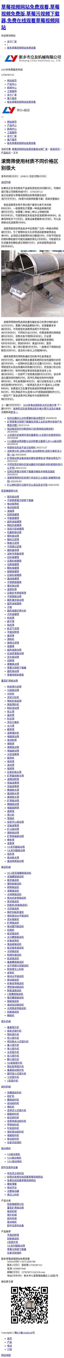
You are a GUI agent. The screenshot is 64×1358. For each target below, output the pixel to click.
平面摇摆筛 (13, 518)
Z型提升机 (12, 1081)
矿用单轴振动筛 (15, 836)
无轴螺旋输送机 (15, 876)
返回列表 (6, 182)
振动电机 (6, 1148)
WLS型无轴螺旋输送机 (19, 873)
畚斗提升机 (13, 1045)
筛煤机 (10, 818)
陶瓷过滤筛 (13, 543)
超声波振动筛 (14, 650)
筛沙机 (10, 815)
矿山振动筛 (13, 829)
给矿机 (10, 1096)
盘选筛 (10, 715)
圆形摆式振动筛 (15, 600)
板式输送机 (13, 933)
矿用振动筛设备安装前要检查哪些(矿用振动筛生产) (34, 458)
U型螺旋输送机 (15, 994)
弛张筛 (10, 761)
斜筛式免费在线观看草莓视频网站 (25, 1177)
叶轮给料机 (13, 1128)
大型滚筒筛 (13, 754)
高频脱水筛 (13, 797)
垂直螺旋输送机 (15, 962)
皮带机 (10, 973)
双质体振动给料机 (16, 1121)
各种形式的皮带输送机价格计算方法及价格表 (37, 408)
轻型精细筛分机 (9, 491)
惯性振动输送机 (15, 987)
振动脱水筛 (13, 857)
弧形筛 (10, 854)
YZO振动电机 (14, 1161)
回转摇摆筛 (13, 514)
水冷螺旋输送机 (15, 937)
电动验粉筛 (13, 507)
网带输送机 (13, 887)
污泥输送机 (13, 908)
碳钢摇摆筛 (13, 571)
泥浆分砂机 (13, 697)
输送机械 (6, 867)
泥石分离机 (13, 722)
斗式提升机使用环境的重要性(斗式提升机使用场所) (34, 435)
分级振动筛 (13, 690)
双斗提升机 (13, 1056)
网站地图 (6, 1355)
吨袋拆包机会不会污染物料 (21, 447)
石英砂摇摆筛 (14, 575)
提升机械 (6, 1021)
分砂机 (10, 694)
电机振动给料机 (15, 1132)
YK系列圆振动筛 (16, 850)
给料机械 (6, 1086)
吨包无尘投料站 (15, 1173)
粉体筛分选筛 (14, 686)
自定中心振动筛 (15, 822)
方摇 (9, 607)
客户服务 (12, 98)
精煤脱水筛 (13, 790)
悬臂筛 (10, 811)
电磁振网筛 (13, 808)
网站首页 (12, 80)
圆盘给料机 (13, 1114)
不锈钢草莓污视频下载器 (20, 500)
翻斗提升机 (13, 1059)
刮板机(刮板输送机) (17, 905)
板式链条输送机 (15, 948)
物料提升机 (13, 1034)
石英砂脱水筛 (14, 772)
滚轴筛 (10, 511)
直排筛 (10, 635)
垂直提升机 (13, 1027)
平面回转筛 (13, 632)
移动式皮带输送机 (16, 898)
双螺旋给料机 (14, 1092)
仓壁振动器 (13, 1191)
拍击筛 (10, 625)
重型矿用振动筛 (9, 681)
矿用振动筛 (13, 800)
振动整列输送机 (15, 926)
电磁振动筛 (13, 736)
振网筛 (10, 768)
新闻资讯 (55, 149)
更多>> (14, 412)
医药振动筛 (13, 497)
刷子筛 (10, 621)
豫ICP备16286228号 (24, 1332)
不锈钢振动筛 (14, 596)
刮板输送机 (13, 1012)
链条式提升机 (14, 1031)
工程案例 (12, 91)
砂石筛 (10, 719)
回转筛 (10, 660)
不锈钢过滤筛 (14, 546)
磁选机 (10, 758)
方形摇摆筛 (13, 614)
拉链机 (10, 930)
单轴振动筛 (13, 751)
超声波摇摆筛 (14, 521)
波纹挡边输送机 (15, 1005)
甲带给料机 (13, 1124)
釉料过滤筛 (13, 539)
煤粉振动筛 (13, 832)
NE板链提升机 (14, 1063)
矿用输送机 (13, 923)
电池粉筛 (12, 740)
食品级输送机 (14, 944)
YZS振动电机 (14, 1158)
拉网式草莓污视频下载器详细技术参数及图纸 (31, 471)
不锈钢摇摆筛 (14, 582)
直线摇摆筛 (13, 578)
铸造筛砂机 (13, 704)
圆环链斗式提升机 (16, 1073)
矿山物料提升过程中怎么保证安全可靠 (27, 485)
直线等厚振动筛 (15, 861)
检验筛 (10, 618)
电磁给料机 (13, 1135)
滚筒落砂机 (13, 733)
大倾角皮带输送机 (16, 1008)
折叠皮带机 (13, 940)
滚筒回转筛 (13, 779)
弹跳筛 (10, 743)
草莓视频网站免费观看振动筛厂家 (30, 149)
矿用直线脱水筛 (15, 775)
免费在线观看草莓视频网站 (21, 1180)
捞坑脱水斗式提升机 (18, 1041)
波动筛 (10, 765)
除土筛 (10, 711)
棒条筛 (10, 840)
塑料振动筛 (13, 536)
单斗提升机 (13, 1048)
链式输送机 (13, 880)
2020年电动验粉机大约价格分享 (40, 405)
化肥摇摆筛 (13, 564)
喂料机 (10, 1107)
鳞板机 (10, 1015)
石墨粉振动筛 (14, 532)
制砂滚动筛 (13, 708)
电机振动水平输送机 (18, 916)
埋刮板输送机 (14, 883)
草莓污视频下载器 (16, 667)
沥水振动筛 (13, 657)
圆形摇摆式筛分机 (16, 610)
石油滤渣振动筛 (15, 653)
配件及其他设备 (9, 1167)
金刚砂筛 (12, 589)
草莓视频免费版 (15, 675)
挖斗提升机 (13, 1038)
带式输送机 (13, 901)
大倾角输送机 (14, 894)
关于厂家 (12, 41)
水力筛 (10, 726)
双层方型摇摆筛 (15, 529)
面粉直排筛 (13, 550)
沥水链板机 (13, 919)
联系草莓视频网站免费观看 (21, 48)
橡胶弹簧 (12, 1184)
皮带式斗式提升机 (16, 1110)
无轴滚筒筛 (13, 786)
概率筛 (10, 729)
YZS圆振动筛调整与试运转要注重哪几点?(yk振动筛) (34, 441)
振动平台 (12, 1187)
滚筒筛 (10, 843)
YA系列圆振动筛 (16, 847)
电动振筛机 (13, 504)
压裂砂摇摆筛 (14, 561)
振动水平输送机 (15, 976)
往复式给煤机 (14, 1142)
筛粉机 (10, 639)
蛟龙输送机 (13, 958)
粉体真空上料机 (15, 969)
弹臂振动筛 (13, 747)
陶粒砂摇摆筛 (14, 525)
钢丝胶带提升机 (15, 1066)
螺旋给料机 (13, 1100)
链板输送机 (13, 1001)
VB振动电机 (13, 1154)
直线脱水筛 (13, 793)
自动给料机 (13, 1103)
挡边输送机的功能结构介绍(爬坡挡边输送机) (30, 429)
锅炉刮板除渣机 (15, 912)
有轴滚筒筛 (13, 783)
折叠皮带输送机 (15, 983)
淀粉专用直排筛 (15, 554)
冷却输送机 (13, 951)
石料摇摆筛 (13, 557)
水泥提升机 (13, 1052)
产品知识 (6, 152)
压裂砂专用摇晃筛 (16, 593)
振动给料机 (13, 1139)
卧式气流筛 (13, 628)
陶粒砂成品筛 (14, 701)
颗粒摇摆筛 (13, 568)
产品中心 (12, 84)
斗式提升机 (13, 1077)
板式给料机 (13, 1117)
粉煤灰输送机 (14, 955)
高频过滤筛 (13, 643)
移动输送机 (13, 980)
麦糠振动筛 (13, 664)
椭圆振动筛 (13, 804)
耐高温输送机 (14, 990)
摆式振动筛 (13, 586)
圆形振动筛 (13, 671)
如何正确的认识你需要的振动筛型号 (26, 418)
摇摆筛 (10, 646)
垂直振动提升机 (15, 1070)
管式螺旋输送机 (15, 997)
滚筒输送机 (13, 891)
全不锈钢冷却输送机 (18, 965)
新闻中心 (12, 87)
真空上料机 (13, 1194)
